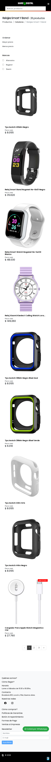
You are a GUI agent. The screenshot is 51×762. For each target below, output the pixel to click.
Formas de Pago (9, 720)
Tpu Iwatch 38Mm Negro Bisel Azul (21, 378)
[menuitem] (24, 648)
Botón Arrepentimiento (12, 717)
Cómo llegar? (8, 682)
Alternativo (10, 60)
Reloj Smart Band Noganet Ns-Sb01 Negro (25, 189)
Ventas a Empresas (11, 724)
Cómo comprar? (9, 709)
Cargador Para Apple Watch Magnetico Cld (24, 629)
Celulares (19, 22)
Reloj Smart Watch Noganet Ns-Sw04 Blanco (23, 253)
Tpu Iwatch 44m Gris (15, 503)
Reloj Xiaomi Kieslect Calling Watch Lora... (25, 315)
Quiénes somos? (9, 678)
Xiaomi (8, 69)
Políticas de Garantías (12, 713)
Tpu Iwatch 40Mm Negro (17, 127)
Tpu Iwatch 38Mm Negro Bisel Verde (22, 440)
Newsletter (7, 729)
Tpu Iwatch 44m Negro (16, 565)
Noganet (9, 65)
